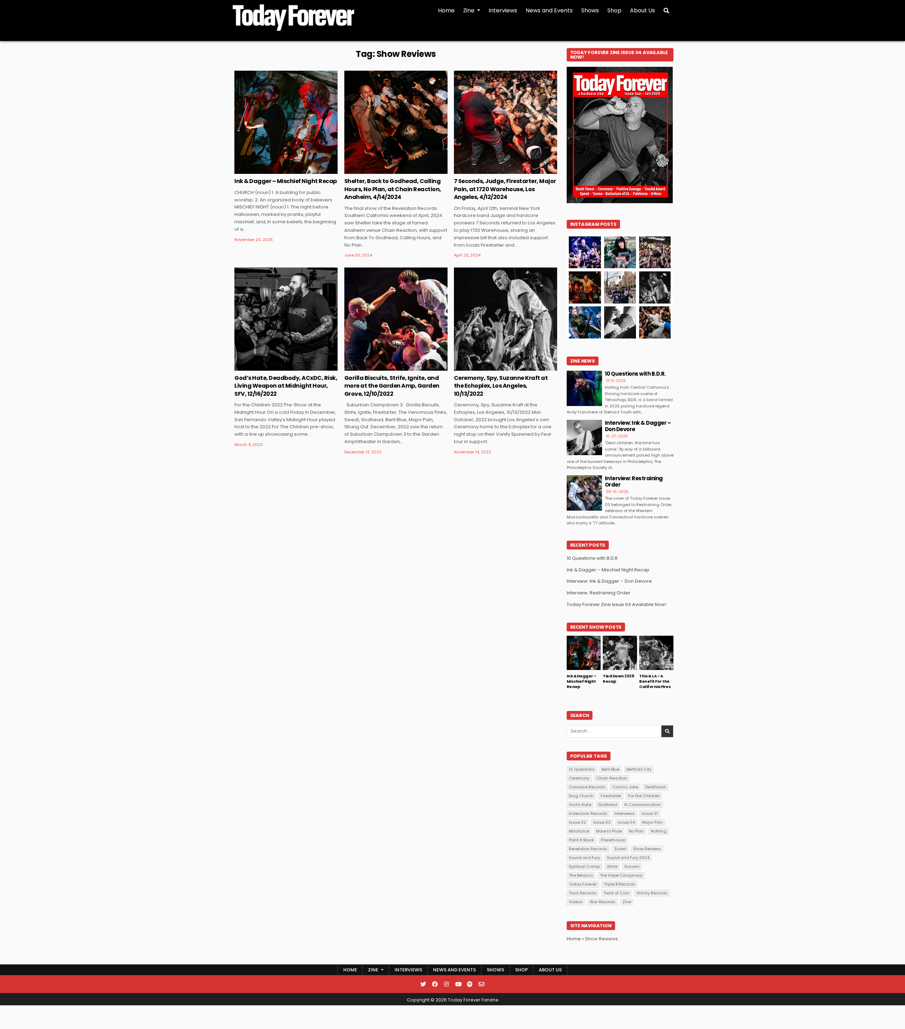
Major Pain (652, 822)
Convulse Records (587, 787)
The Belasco (581, 875)
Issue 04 (626, 822)
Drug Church (581, 796)
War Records (602, 902)
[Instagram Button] (446, 984)
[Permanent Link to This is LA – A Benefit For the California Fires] (656, 653)
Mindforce (579, 831)
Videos (576, 902)
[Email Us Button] (481, 984)
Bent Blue (610, 769)
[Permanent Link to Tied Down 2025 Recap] (620, 653)
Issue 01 (650, 813)
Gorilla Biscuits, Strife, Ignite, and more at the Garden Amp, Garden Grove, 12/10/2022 (391, 386)
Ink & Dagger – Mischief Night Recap (285, 181)
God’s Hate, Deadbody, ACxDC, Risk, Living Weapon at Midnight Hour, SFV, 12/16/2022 (285, 386)
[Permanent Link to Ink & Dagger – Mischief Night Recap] (286, 122)
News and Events (549, 10)
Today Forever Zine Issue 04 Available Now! (616, 604)
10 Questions (582, 769)
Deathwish (655, 787)
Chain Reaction (611, 778)
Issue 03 (602, 822)
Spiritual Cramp (584, 866)
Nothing (658, 831)
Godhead (607, 804)
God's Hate (580, 804)
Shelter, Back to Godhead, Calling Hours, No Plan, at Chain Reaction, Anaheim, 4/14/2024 (392, 189)
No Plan (636, 831)
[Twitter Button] (423, 984)
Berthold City (639, 769)
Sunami (632, 866)
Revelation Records (588, 849)
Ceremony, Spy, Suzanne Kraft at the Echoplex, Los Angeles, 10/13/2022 (501, 386)
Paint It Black (581, 840)
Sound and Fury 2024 (628, 857)
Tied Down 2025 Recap (618, 678)
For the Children (644, 796)
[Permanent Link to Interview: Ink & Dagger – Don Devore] (584, 437)
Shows (590, 10)
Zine (468, 10)
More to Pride (609, 831)
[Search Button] (666, 11)
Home (446, 10)
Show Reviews (647, 849)
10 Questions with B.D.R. (635, 373)
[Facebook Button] (435, 984)
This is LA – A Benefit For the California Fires (655, 681)
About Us (642, 10)
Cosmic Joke (625, 787)
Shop (614, 10)
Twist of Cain (616, 893)
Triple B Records (619, 884)
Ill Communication (642, 804)
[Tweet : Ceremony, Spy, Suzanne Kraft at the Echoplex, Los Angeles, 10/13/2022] (495, 367)
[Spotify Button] (470, 984)
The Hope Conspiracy (621, 875)
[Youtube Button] (458, 984)
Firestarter (611, 796)
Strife (612, 866)
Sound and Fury (584, 857)
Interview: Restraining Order (634, 481)
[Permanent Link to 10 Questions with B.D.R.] (584, 388)
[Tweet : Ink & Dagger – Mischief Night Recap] (276, 170)
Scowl (620, 849)
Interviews (503, 10)
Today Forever (583, 884)
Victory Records (651, 893)
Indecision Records (588, 813)
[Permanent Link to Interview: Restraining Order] (584, 493)
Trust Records (582, 893)
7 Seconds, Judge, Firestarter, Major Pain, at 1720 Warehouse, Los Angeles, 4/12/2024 (505, 189)
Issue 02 (577, 822)
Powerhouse (613, 840)
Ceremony (579, 778)
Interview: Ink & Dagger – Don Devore (638, 426)
